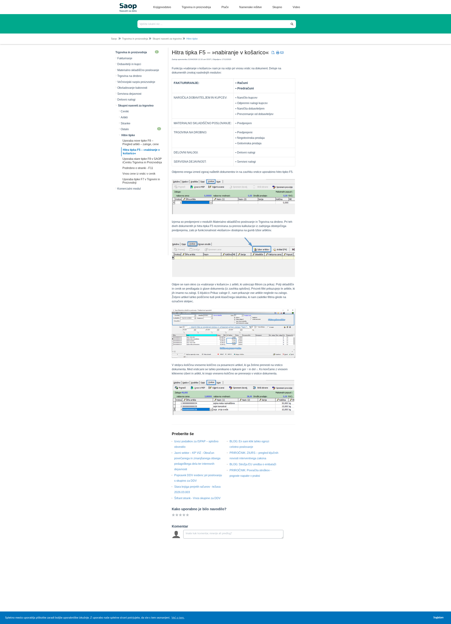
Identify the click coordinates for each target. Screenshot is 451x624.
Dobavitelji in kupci (129, 64)
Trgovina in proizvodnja (135, 38)
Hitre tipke (192, 38)
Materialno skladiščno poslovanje (138, 70)
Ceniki (125, 111)
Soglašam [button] (438, 617)
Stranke (125, 123)
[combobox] (213, 24)
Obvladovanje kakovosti (132, 87)
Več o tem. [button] (177, 617)
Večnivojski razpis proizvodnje (136, 81)
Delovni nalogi (126, 99)
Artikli (124, 117)
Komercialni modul (129, 188)
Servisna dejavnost (129, 93)
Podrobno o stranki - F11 (137, 167)
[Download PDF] (273, 52)
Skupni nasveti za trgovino (167, 38)
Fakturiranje (124, 58)
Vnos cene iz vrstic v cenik (138, 173)
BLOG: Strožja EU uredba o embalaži (255, 464)
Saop (114, 38)
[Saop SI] (127, 4)
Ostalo (140, 129)
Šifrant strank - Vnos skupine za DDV (200, 498)
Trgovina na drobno (129, 75)
